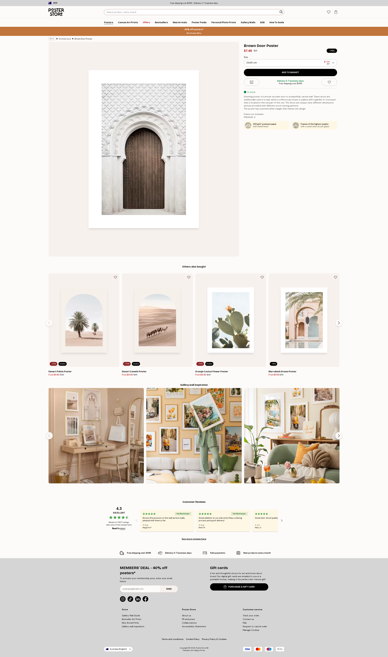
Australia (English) (118, 649)
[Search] (281, 12)
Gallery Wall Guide (131, 615)
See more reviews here (194, 539)
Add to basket (290, 72)
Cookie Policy (192, 639)
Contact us (248, 619)
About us (186, 615)
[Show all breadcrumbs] (51, 38)
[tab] (328, 12)
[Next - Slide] (339, 323)
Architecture (65, 39)
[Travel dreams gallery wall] (194, 435)
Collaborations (189, 622)
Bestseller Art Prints (131, 619)
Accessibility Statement (194, 626)
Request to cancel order (255, 626)
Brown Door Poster (83, 39)
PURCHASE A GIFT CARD (241, 587)
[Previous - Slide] (49, 323)
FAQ (245, 622)
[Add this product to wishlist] (329, 82)
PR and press (188, 619)
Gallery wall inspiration (133, 626)
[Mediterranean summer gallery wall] (292, 435)
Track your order (251, 615)
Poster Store (201, 648)
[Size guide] (251, 82)
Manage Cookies (251, 630)
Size (246, 57)
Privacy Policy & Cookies (214, 639)
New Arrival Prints (130, 622)
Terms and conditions (173, 639)
